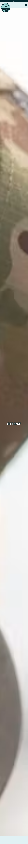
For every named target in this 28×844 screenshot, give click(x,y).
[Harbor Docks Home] (5, 7)
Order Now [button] (14, 838)
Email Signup (14, 842)
